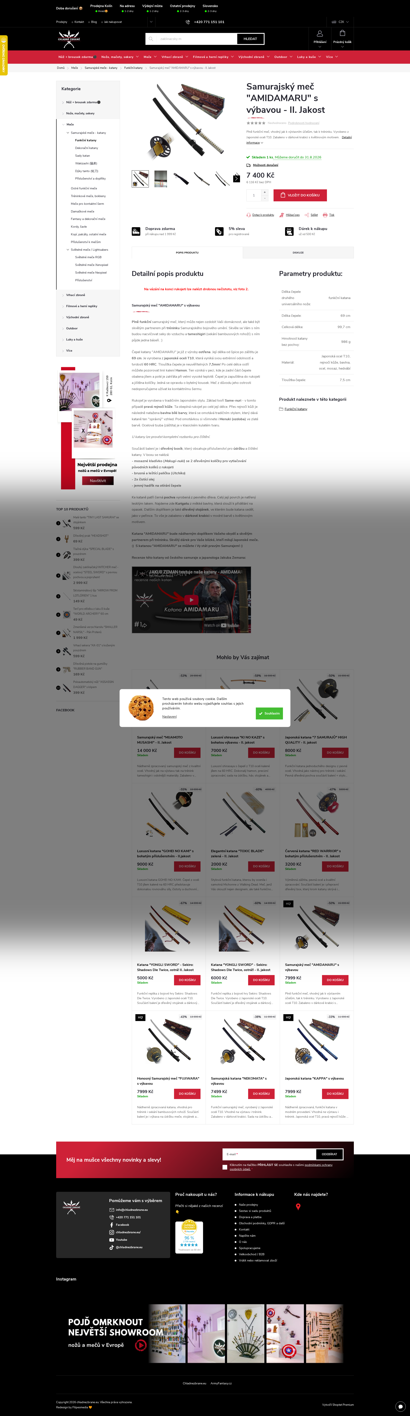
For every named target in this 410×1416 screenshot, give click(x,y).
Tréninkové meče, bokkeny (88, 196)
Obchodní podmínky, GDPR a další (262, 1223)
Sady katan (82, 156)
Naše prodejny (248, 1205)
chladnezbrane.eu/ (128, 1232)
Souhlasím (272, 713)
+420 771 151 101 (128, 1217)
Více (69, 351)
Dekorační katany (86, 148)
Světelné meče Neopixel (91, 273)
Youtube (121, 1240)
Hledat (250, 39)
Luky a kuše (74, 339)
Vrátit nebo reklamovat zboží (258, 1260)
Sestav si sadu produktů (255, 1211)
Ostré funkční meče (84, 188)
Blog (94, 22)
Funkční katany (85, 140)
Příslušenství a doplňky (90, 179)
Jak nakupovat (113, 22)
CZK (341, 22)
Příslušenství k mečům (86, 242)
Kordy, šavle (79, 227)
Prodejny (61, 22)
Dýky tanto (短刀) (86, 171)
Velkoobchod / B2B (251, 1254)
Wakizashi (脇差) (86, 163)
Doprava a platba (250, 1217)
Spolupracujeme (249, 1248)
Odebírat (329, 1154)
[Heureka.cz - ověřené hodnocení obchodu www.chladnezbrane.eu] (189, 1236)
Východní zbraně (77, 317)
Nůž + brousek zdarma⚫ (83, 102)
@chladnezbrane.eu (129, 1247)
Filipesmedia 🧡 (82, 1407)
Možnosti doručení (265, 165)
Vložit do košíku (304, 195)
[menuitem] (77, 57)
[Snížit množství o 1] (264, 198)
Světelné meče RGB (88, 257)
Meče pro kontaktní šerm (87, 204)
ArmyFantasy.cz (221, 1383)
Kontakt (79, 22)
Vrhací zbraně (75, 295)
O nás (243, 1242)
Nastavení (169, 716)
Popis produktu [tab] (187, 252)
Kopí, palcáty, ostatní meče (88, 234)
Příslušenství (83, 280)
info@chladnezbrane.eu (132, 1210)
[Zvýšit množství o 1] (264, 192)
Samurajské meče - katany (88, 133)
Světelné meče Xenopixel (91, 265)
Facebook (122, 1225)
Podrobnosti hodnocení (303, 123)
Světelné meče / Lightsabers (89, 250)
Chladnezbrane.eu (194, 1383)
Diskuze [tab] (298, 252)
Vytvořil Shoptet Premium (338, 1405)
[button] (169, 763)
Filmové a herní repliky (81, 306)
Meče (70, 124)
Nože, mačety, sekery (80, 113)
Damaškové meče (82, 211)
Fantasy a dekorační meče (88, 219)
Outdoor (72, 328)
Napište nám (247, 1236)
